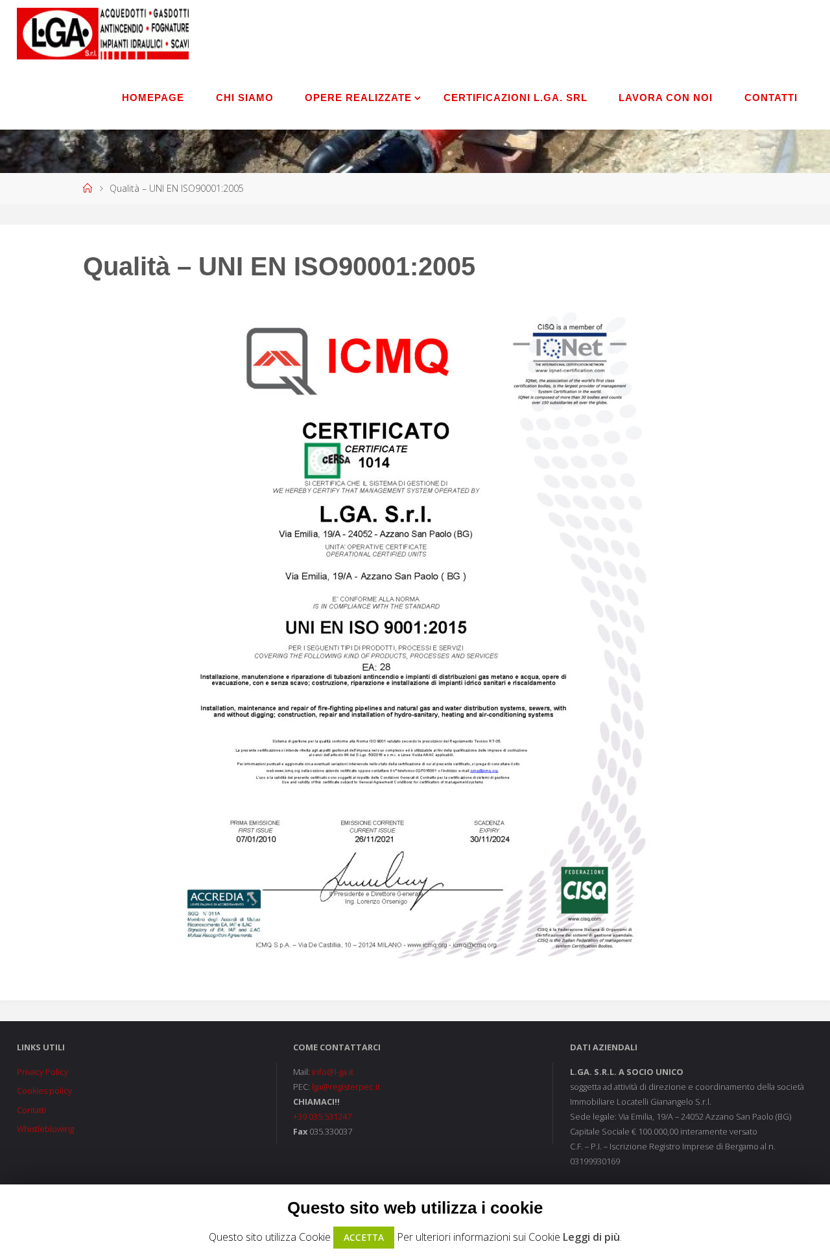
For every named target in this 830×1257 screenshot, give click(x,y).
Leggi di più (591, 1237)
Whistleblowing (45, 1129)
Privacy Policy (42, 1072)
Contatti (31, 1110)
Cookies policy (44, 1090)
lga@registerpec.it (346, 1086)
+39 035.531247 (322, 1116)
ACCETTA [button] (364, 1237)
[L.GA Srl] (103, 32)
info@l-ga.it (332, 1072)
